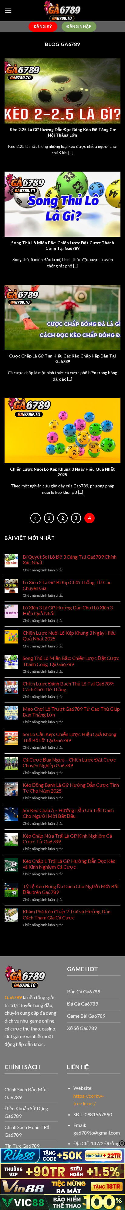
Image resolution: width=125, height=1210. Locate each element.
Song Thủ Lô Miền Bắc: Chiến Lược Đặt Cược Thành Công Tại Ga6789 (71, 661)
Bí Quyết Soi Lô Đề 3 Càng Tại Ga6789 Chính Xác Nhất (70, 559)
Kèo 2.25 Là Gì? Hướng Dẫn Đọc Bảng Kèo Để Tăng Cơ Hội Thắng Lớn (63, 132)
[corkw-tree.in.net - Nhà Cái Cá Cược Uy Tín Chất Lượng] (62, 10)
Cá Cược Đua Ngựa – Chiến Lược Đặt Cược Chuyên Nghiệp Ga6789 (69, 762)
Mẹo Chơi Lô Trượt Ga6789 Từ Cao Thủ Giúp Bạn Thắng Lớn (71, 711)
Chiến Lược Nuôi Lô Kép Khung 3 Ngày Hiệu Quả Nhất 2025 (69, 635)
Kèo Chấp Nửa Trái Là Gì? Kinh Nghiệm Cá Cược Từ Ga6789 (67, 838)
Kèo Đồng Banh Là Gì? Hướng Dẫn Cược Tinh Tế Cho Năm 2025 (71, 787)
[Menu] (8, 10)
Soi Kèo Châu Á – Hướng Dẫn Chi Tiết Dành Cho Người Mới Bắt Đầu (68, 813)
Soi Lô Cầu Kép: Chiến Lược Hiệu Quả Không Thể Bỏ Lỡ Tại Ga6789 (70, 737)
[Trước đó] (35, 518)
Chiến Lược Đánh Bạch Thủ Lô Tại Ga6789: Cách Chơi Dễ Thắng (68, 686)
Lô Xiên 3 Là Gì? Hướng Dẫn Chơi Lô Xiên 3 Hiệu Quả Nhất (68, 610)
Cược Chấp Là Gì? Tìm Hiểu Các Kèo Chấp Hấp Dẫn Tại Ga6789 (62, 359)
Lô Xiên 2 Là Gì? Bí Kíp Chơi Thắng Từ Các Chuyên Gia (67, 585)
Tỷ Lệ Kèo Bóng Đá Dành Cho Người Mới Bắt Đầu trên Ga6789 (71, 889)
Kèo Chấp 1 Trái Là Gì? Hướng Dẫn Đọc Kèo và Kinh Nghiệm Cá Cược (69, 864)
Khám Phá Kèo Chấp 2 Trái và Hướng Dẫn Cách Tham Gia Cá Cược (66, 914)
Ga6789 (13, 997)
